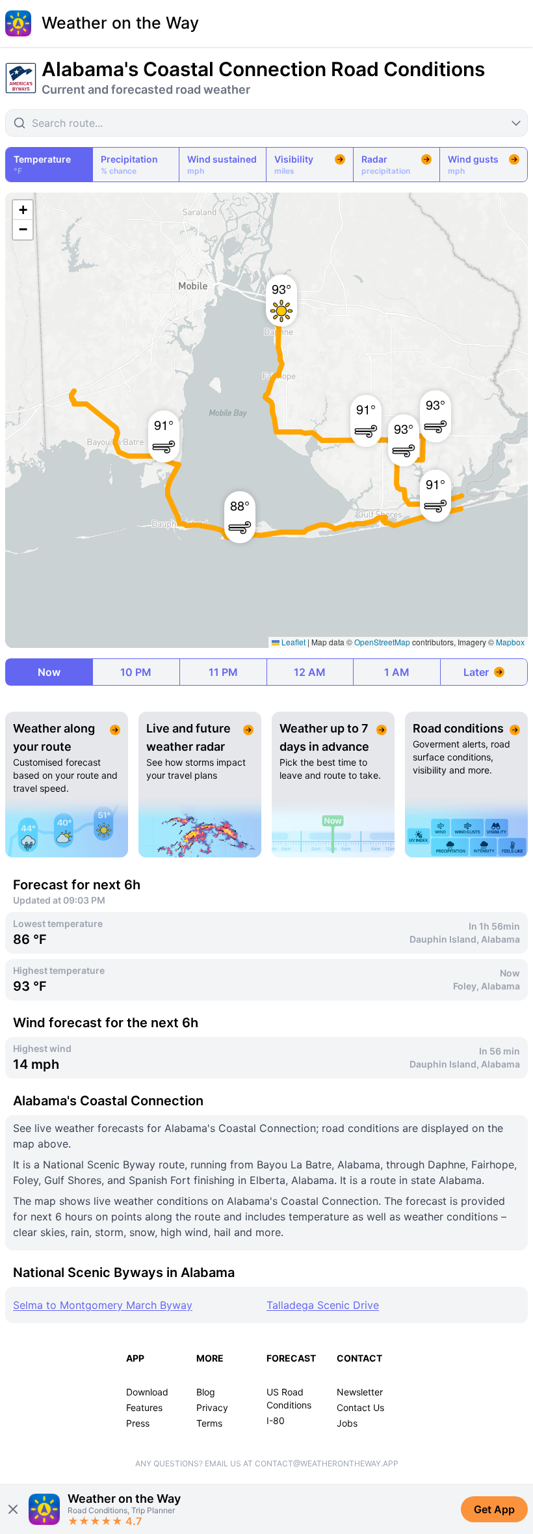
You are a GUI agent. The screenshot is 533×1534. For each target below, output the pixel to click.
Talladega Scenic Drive (322, 1305)
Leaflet (293, 641)
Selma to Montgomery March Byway (102, 1305)
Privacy (212, 1407)
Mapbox (510, 641)
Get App (494, 1509)
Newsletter (360, 1391)
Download (147, 1391)
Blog (205, 1391)
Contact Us (360, 1407)
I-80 (275, 1420)
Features (144, 1407)
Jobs (347, 1423)
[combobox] (266, 123)
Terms (209, 1423)
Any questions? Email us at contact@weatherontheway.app (266, 1463)
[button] (157, 430)
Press (138, 1423)
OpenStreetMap (382, 641)
